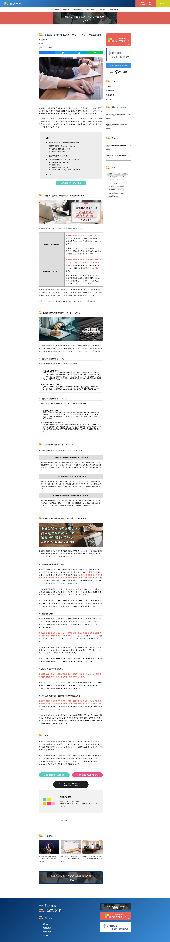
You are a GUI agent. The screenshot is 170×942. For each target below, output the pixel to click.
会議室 (116, 193)
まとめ (49, 174)
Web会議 (109, 173)
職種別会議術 (91, 10)
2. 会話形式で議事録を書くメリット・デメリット (62, 146)
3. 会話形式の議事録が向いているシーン (59, 156)
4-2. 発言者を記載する (55, 165)
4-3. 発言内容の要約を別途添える (58, 167)
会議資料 (109, 196)
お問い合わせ (114, 10)
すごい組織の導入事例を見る (87, 775)
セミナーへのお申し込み (118, 65)
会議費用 (123, 193)
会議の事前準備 (111, 189)
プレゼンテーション (112, 183)
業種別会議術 (77, 10)
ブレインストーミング (112, 180)
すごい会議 (117, 173)
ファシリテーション (120, 176)
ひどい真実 (124, 173)
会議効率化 (110, 193)
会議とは (66, 10)
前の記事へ (64, 821)
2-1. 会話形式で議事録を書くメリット (59, 149)
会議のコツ (43, 47)
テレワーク (110, 176)
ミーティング (123, 183)
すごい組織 (55, 10)
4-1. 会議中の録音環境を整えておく (59, 162)
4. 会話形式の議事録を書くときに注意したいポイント (63, 159)
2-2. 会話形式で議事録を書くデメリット (60, 151)
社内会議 (50, 47)
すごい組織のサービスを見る (70, 183)
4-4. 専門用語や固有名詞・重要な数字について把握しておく (66, 170)
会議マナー (120, 189)
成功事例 (102, 10)
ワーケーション (111, 186)
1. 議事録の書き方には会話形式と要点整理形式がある (63, 142)
